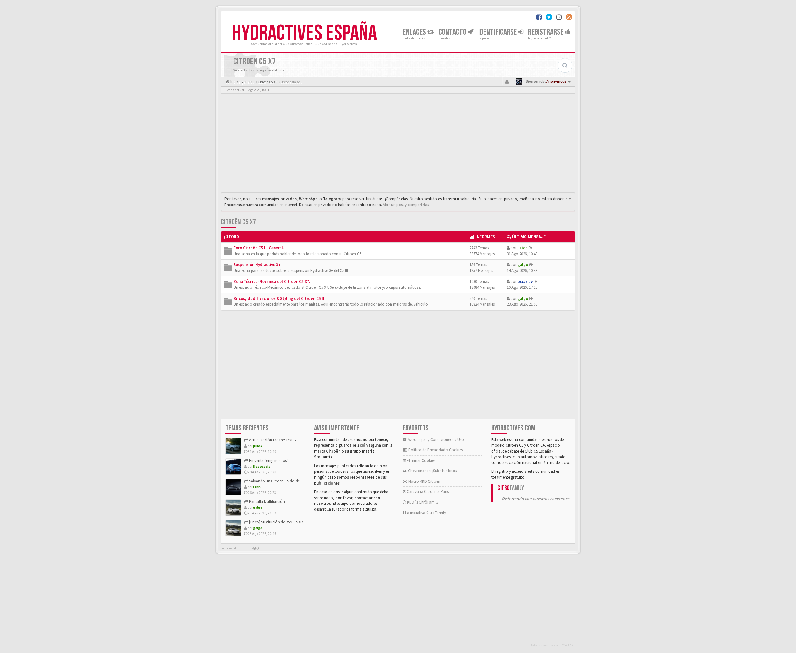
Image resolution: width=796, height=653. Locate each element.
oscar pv (525, 281)
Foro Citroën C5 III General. (259, 248)
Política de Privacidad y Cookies (435, 450)
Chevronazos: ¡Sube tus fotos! (432, 470)
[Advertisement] (398, 144)
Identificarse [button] (498, 32)
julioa (522, 248)
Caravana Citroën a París (427, 491)
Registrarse (546, 32)
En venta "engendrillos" (268, 460)
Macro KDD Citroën (423, 481)
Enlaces (415, 32)
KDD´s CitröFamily (422, 502)
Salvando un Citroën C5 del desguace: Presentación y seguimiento (304, 481)
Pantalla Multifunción (266, 501)
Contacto (453, 32)
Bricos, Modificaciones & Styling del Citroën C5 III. (280, 298)
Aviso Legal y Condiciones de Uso (435, 439)
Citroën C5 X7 (238, 222)
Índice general (241, 82)
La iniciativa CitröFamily (425, 512)
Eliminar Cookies (420, 460)
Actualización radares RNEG (272, 440)
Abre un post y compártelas (406, 204)
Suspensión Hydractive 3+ (257, 264)
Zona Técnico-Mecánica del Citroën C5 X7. (272, 281)
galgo (522, 264)
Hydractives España (304, 33)
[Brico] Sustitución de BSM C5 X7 (275, 522)
